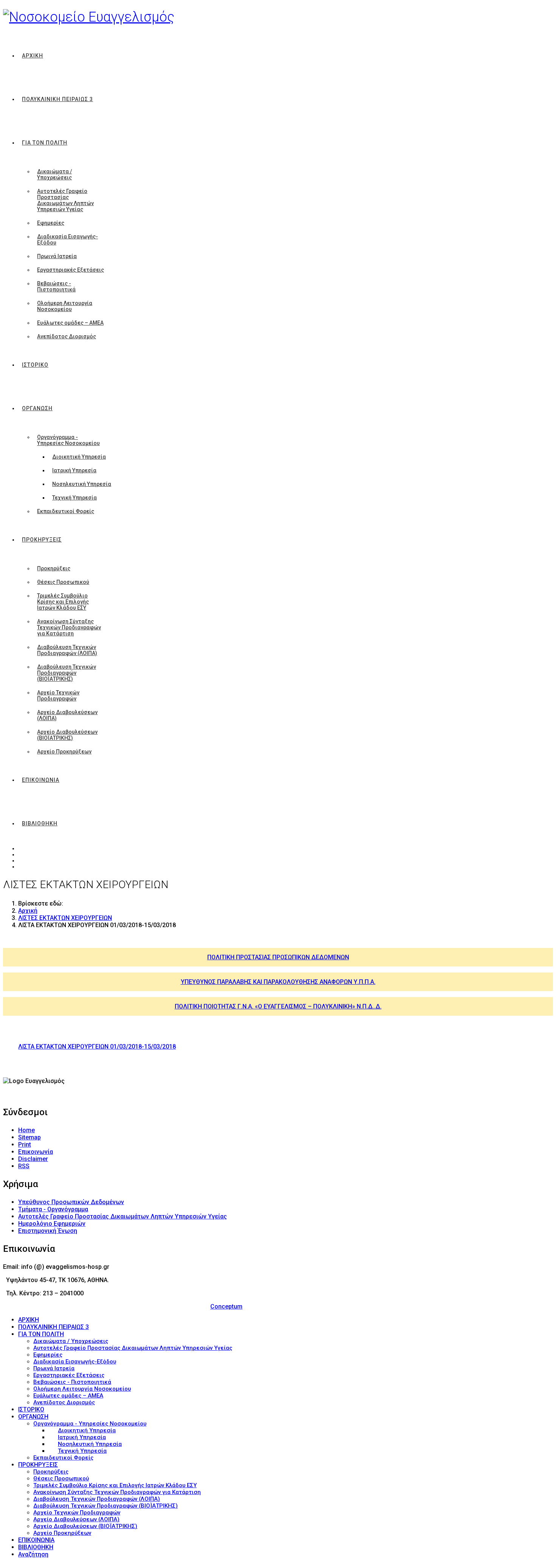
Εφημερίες (50, 223)
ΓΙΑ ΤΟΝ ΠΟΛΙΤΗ (44, 143)
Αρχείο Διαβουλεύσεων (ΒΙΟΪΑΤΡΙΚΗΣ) (67, 735)
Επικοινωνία (35, 1151)
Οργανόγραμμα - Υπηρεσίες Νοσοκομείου (68, 440)
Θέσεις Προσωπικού (63, 582)
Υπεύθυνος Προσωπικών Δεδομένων (71, 1202)
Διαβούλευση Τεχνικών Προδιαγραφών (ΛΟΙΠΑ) (67, 650)
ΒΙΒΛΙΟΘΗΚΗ (39, 823)
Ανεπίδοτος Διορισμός (66, 336)
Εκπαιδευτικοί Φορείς (65, 511)
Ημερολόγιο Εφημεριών (51, 1223)
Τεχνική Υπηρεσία (74, 498)
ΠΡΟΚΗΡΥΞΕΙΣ (42, 540)
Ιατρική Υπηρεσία (74, 470)
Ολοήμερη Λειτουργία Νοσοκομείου (64, 306)
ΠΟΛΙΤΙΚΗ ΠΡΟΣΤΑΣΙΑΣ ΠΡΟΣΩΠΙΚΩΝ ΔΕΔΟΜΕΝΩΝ (278, 957)
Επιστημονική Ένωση (47, 1230)
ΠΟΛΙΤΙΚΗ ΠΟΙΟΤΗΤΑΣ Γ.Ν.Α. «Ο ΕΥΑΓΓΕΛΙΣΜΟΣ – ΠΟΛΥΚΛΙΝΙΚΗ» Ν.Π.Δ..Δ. (278, 1006)
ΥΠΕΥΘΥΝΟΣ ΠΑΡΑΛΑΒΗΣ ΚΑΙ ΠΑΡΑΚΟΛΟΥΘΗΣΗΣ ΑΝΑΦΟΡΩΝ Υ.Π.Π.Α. (278, 981)
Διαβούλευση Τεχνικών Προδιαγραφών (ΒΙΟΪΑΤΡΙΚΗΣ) (66, 673)
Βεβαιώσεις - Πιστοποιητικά (56, 286)
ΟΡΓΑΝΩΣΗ (37, 408)
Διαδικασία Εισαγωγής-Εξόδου (67, 239)
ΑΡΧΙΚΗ (32, 56)
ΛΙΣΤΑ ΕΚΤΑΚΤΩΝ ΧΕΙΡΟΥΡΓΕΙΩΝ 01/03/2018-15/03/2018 (97, 1046)
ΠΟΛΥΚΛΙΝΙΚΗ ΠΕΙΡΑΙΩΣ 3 (57, 99)
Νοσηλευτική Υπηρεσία (81, 484)
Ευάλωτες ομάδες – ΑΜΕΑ (70, 323)
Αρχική (27, 910)
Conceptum (226, 1306)
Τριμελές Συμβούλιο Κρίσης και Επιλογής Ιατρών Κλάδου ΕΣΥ (63, 602)
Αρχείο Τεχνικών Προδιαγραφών (58, 695)
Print (24, 1144)
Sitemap (29, 1137)
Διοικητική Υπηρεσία (79, 457)
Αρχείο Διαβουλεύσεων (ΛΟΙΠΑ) (67, 715)
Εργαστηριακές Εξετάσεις (70, 270)
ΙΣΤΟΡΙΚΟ (35, 365)
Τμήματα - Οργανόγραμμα (53, 1209)
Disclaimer (33, 1158)
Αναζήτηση (33, 1554)
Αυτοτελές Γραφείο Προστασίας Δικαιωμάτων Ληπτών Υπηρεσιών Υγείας (65, 200)
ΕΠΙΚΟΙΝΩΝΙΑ (40, 780)
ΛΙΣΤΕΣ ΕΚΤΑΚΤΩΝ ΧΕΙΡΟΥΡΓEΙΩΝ (65, 917)
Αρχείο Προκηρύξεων (64, 752)
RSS (24, 1166)
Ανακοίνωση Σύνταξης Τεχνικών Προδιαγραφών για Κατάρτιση (69, 627)
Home (26, 1130)
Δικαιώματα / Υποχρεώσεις (54, 174)
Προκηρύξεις (53, 568)
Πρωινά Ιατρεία (57, 256)
